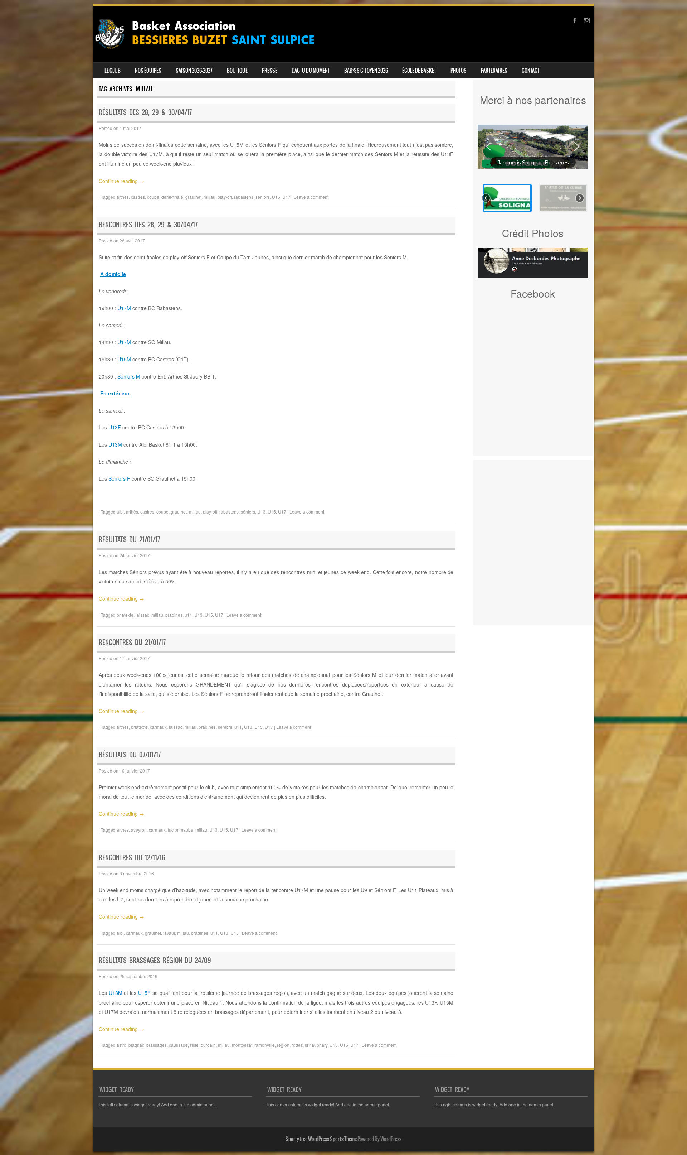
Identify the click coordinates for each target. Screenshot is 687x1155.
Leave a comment (311, 197)
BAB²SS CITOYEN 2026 (366, 70)
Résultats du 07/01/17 (130, 755)
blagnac (136, 1045)
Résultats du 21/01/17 (129, 539)
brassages (156, 1045)
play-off (225, 197)
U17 (286, 197)
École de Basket (419, 70)
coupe (153, 197)
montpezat (242, 1045)
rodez (297, 1045)
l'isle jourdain (203, 1045)
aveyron (139, 830)
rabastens (243, 197)
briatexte (125, 615)
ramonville (264, 1045)
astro (121, 1045)
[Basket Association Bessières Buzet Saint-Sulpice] (210, 51)
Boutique (237, 70)
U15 (276, 197)
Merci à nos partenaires (533, 99)
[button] (488, 146)
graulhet (193, 197)
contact (531, 70)
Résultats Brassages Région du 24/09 (155, 960)
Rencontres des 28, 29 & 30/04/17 (148, 225)
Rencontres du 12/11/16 (132, 857)
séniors (262, 197)
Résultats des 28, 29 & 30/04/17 (145, 112)
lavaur (169, 933)
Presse (269, 70)
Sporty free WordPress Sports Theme (321, 1139)
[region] (533, 166)
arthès (123, 197)
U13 (261, 512)
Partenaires (494, 70)
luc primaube (180, 830)
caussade (178, 1045)
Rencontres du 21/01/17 (132, 642)
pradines (173, 615)
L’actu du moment (311, 70)
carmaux (158, 727)
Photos (458, 70)
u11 (188, 615)
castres (138, 197)
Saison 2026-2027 (194, 70)
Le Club (112, 70)
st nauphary (316, 1045)
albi (120, 512)
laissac (142, 615)
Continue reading (121, 180)
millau (209, 197)
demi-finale (172, 197)
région (283, 1045)
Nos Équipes (148, 70)
